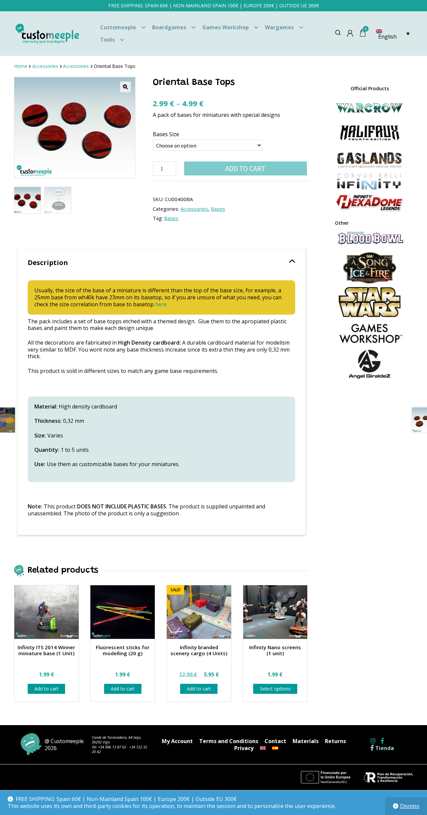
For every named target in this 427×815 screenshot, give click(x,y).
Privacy (244, 748)
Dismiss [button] (409, 806)
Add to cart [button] (46, 688)
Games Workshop (225, 27)
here (161, 304)
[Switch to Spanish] (275, 748)
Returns (335, 741)
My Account (177, 741)
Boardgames (169, 27)
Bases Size (166, 134)
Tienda (384, 748)
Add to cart (245, 168)
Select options (275, 688)
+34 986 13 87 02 (112, 746)
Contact (275, 741)
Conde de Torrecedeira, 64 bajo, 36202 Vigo (116, 739)
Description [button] (48, 262)
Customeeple (118, 27)
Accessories (45, 66)
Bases (218, 208)
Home (20, 66)
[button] (125, 87)
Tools (107, 39)
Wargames (279, 27)
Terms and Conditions (228, 741)
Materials (306, 741)
